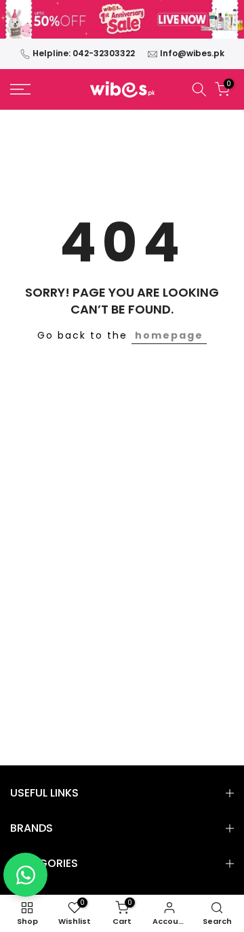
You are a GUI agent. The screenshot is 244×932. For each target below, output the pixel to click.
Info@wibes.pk (192, 53)
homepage (169, 335)
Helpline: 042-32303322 (84, 53)
